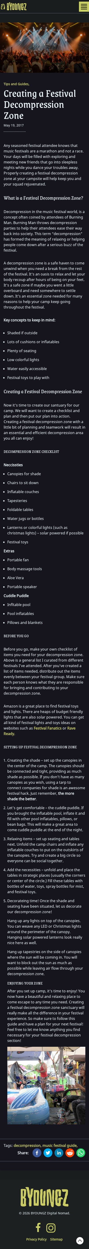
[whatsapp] (80, 1152)
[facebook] (37, 1152)
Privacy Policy (36, 1239)
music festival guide (60, 1145)
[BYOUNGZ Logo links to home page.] (44, 1197)
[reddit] (69, 1152)
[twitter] (47, 1152)
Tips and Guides (16, 84)
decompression (28, 1145)
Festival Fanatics (48, 728)
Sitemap (56, 1239)
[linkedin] (58, 1152)
